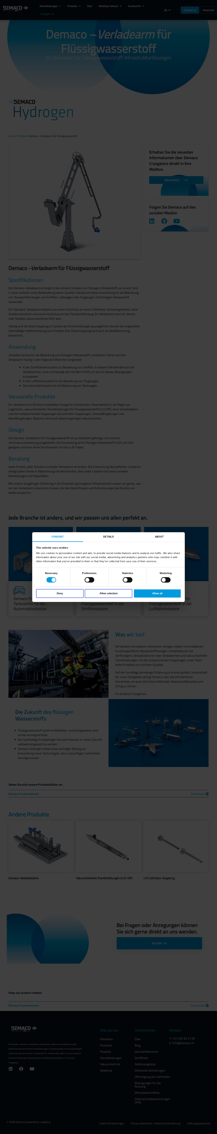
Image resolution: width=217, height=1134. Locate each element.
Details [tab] (108, 536)
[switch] (89, 580)
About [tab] (159, 536)
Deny (60, 593)
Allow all (157, 593)
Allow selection (109, 593)
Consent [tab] (57, 536)
